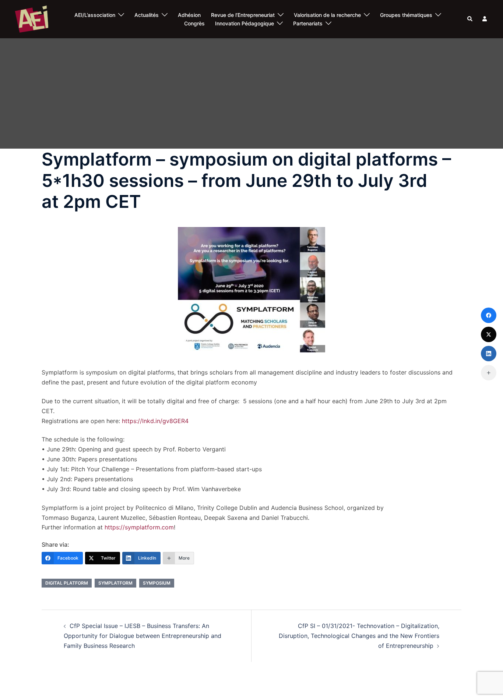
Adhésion (189, 15)
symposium (156, 583)
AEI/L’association (94, 15)
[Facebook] (488, 315)
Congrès (194, 23)
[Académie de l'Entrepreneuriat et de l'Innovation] (31, 18)
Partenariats (308, 23)
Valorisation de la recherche (327, 15)
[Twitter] (488, 334)
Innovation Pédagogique (244, 23)
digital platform (66, 583)
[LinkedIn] (488, 353)
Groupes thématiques (406, 15)
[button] (470, 19)
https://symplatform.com (139, 527)
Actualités (146, 15)
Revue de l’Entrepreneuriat (243, 15)
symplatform (115, 583)
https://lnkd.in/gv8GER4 (155, 421)
